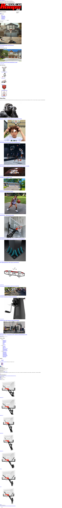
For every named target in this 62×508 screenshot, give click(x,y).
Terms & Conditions (5, 355)
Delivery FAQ (3, 84)
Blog (2, 15)
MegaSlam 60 (4, 341)
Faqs (15, 375)
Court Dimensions (3, 96)
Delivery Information (7, 375)
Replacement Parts (12, 375)
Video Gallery (4, 352)
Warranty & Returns (5, 350)
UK (3, 363)
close (0, 373)
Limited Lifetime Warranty (4, 90)
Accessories (4, 344)
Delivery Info (4, 347)
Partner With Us (4, 353)
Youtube (2, 360)
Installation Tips (3, 18)
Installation (4, 346)
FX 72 (3, 343)
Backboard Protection (5, 348)
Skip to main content (2, 0)
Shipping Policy (4, 356)
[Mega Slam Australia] (11, 10)
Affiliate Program (5, 354)
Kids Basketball (3, 16)
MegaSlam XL (4, 340)
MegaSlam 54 (4, 342)
